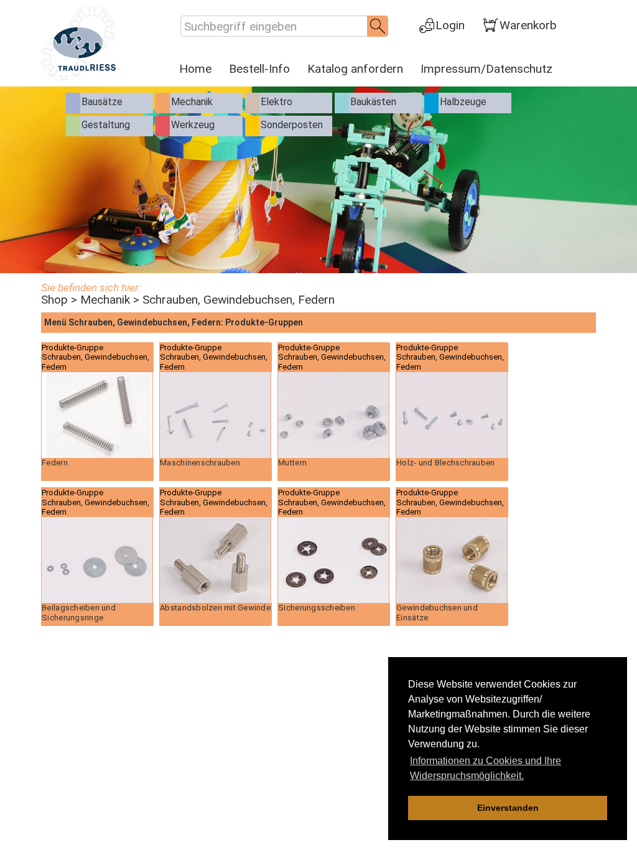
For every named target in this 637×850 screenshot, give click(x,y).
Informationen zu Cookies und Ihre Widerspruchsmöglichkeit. (485, 768)
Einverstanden (508, 808)
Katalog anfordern (355, 69)
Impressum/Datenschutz (486, 69)
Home (195, 69)
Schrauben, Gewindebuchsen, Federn (238, 299)
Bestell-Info (259, 69)
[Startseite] (78, 43)
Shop (54, 299)
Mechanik (105, 299)
